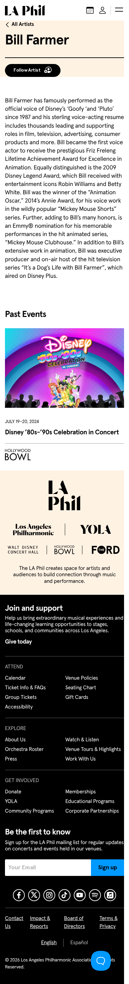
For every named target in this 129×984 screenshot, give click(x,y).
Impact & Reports (40, 922)
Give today (18, 642)
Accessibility (19, 707)
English (49, 943)
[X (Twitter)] (34, 895)
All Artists (23, 24)
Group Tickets (21, 697)
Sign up (107, 868)
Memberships (80, 792)
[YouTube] (80, 895)
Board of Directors (74, 922)
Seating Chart (80, 688)
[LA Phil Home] (25, 10)
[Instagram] (49, 895)
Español (79, 943)
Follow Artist (27, 70)
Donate (13, 792)
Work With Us (80, 759)
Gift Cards (76, 697)
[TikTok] (64, 895)
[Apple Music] (110, 895)
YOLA (11, 801)
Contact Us (14, 922)
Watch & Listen (82, 740)
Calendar (15, 678)
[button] (119, 10)
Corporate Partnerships (92, 811)
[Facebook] (19, 895)
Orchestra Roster (24, 749)
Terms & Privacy (109, 922)
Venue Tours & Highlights (93, 749)
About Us (15, 740)
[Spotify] (95, 895)
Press (11, 759)
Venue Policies (81, 678)
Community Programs (29, 811)
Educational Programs (89, 801)
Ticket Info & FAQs (25, 688)
